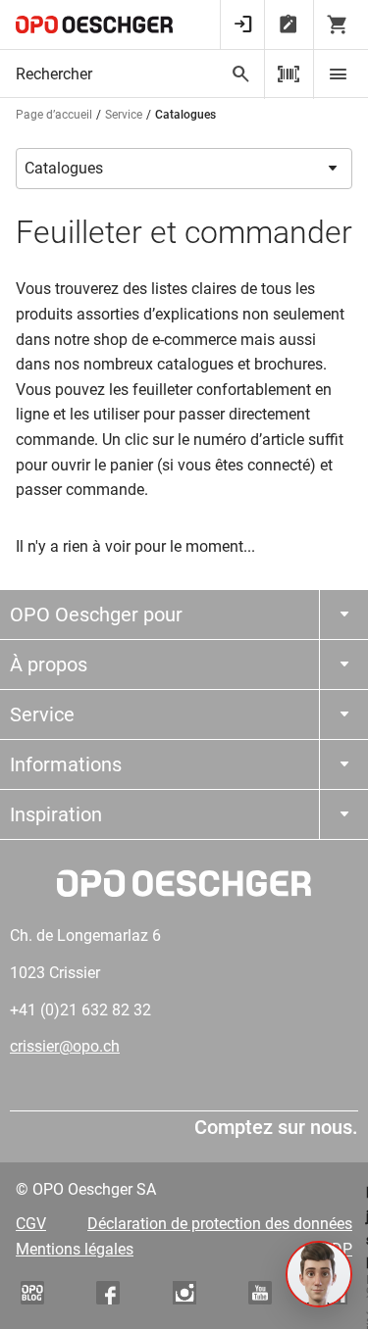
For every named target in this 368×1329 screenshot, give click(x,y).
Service (123, 115)
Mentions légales (74, 1249)
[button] (319, 1274)
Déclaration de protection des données (219, 1223)
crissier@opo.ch (65, 1046)
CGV (31, 1223)
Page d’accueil (54, 115)
